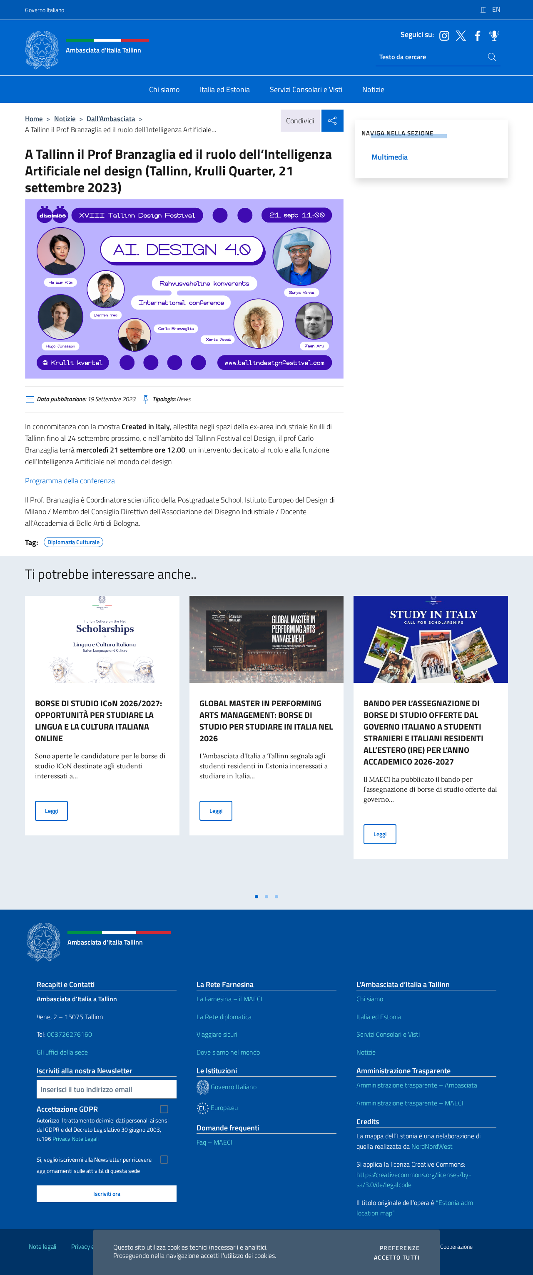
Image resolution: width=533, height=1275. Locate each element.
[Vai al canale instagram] (442, 35)
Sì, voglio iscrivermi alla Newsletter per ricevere (94, 1159)
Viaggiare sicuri (217, 1034)
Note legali (42, 1246)
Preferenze (400, 1248)
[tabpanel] (102, 742)
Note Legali (85, 1138)
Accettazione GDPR (67, 1109)
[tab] (256, 896)
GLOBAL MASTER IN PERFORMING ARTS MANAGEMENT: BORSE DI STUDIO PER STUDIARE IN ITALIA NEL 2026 (266, 721)
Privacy (61, 1138)
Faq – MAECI (214, 1142)
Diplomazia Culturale (73, 541)
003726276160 (69, 1034)
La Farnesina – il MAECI (229, 999)
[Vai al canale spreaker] (492, 35)
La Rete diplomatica (224, 1017)
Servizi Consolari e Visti (388, 1034)
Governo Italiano (44, 9)
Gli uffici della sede (62, 1052)
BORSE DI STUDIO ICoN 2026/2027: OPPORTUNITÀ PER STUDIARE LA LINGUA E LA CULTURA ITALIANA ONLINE (98, 721)
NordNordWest (432, 1146)
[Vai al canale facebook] (475, 35)
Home (34, 118)
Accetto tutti (397, 1257)
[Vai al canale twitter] (459, 35)
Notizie (65, 118)
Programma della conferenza (70, 480)
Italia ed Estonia (378, 1017)
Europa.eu (223, 1107)
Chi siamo (369, 999)
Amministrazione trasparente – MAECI (409, 1103)
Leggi (56, 810)
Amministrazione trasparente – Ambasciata (416, 1085)
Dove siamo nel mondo (228, 1052)
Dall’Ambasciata (111, 118)
